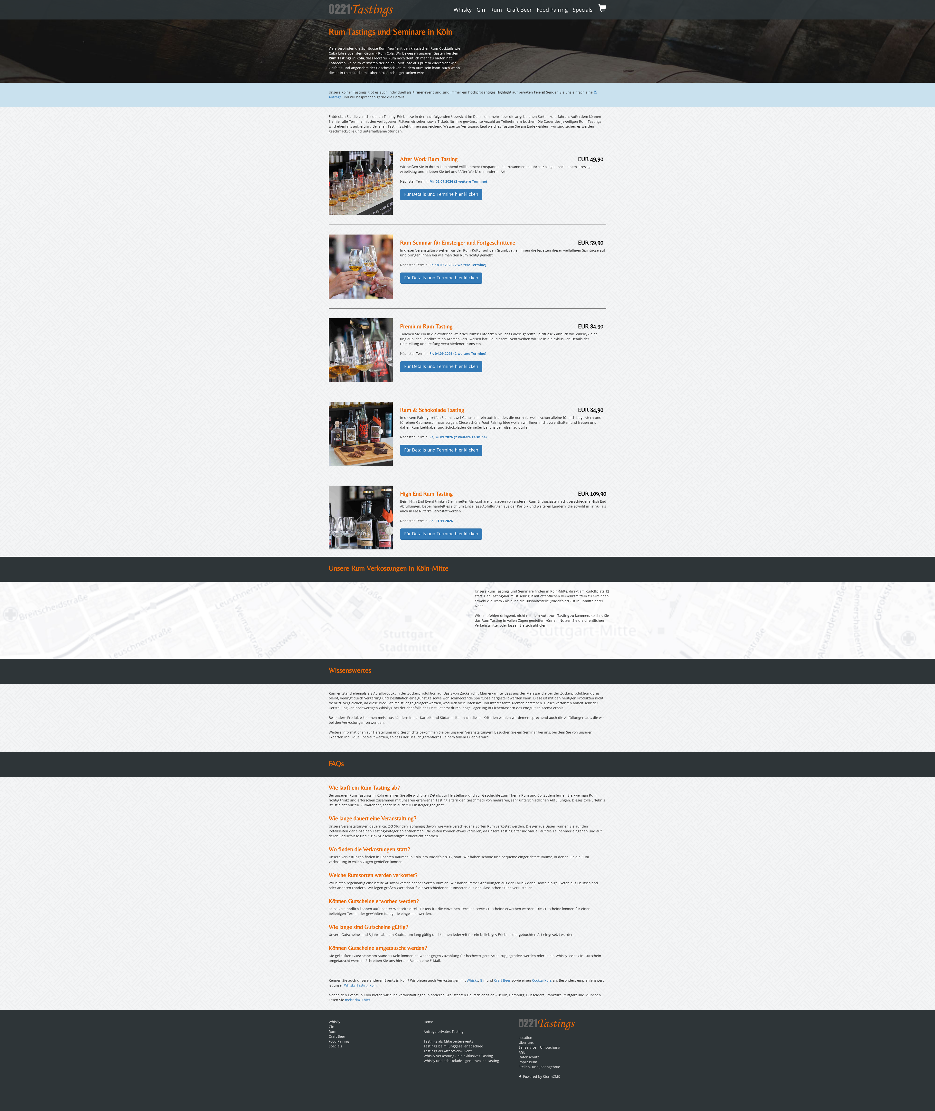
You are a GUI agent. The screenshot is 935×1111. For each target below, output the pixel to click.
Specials (583, 10)
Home (428, 1022)
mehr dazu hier (357, 1000)
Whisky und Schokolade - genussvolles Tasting (461, 1061)
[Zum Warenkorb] (602, 10)
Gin (481, 10)
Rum (496, 10)
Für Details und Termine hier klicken (441, 194)
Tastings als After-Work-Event (448, 1051)
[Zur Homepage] (547, 1022)
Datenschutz (529, 1057)
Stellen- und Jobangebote (539, 1067)
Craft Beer (519, 10)
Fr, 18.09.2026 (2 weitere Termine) (458, 265)
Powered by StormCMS (541, 1077)
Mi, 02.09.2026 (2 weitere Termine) (458, 181)
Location (525, 1038)
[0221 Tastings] (361, 8)
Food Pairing (552, 10)
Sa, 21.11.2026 (441, 521)
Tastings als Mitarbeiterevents (448, 1041)
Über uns (526, 1043)
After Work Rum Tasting (429, 159)
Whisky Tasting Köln (360, 985)
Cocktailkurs (542, 980)
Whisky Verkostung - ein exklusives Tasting (458, 1056)
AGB (522, 1052)
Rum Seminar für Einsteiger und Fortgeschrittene (457, 242)
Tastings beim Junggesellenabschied (453, 1046)
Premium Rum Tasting (426, 326)
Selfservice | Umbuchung (539, 1047)
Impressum (528, 1062)
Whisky (463, 10)
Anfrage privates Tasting (444, 1032)
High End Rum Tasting (426, 493)
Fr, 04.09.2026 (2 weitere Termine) (458, 354)
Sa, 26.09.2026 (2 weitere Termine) (458, 437)
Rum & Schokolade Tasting (432, 409)
